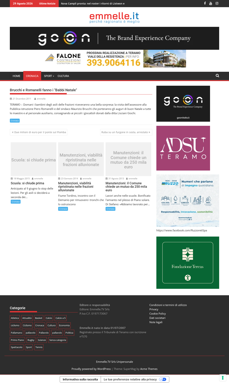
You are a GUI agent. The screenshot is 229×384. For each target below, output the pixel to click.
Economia (64, 325)
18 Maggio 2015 (21, 178)
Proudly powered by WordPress (91, 369)
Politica (69, 332)
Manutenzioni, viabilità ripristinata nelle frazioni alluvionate (81, 160)
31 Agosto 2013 (116, 178)
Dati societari (157, 318)
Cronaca (32, 76)
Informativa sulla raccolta (80, 379)
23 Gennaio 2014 (69, 178)
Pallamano (16, 332)
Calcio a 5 (60, 318)
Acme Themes (148, 369)
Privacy (153, 309)
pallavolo (30, 332)
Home (16, 76)
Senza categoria (57, 340)
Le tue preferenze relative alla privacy (130, 379)
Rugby (31, 340)
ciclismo (15, 325)
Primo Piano (17, 340)
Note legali (155, 322)
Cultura (63, 76)
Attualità (26, 318)
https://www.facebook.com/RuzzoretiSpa (181, 230)
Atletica (15, 318)
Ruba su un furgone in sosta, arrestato (124, 132)
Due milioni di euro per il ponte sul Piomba (40, 132)
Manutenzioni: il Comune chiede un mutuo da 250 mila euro (128, 159)
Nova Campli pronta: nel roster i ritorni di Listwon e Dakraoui (98, 3)
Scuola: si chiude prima (33, 160)
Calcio (49, 318)
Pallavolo (44, 332)
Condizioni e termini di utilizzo (168, 305)
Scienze (42, 340)
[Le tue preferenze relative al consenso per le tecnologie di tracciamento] (222, 377)
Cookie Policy (157, 313)
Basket (38, 318)
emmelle (41, 98)
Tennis (38, 347)
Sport (29, 347)
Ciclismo (27, 325)
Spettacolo (16, 347)
